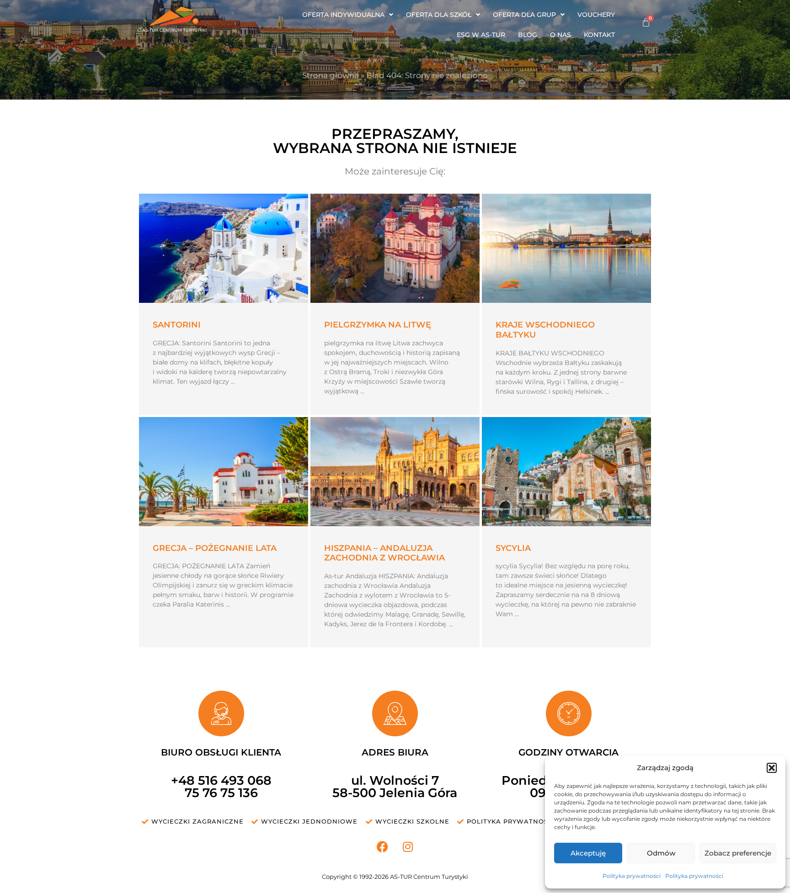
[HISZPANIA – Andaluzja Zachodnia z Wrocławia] (395, 471)
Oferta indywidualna (343, 15)
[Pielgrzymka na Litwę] (395, 248)
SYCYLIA (513, 548)
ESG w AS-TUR (481, 35)
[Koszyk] (646, 22)
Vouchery (596, 15)
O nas (560, 35)
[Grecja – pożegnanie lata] (223, 471)
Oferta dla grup (524, 15)
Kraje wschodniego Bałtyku (545, 330)
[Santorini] (223, 248)
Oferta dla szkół (438, 15)
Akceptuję (588, 853)
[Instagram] (407, 846)
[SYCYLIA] (566, 471)
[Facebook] (382, 846)
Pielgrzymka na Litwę (377, 325)
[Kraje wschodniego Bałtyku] (566, 248)
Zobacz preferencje (738, 853)
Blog (527, 35)
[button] (771, 767)
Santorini (177, 325)
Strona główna (330, 75)
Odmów (661, 853)
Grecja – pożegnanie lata (215, 548)
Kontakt (599, 35)
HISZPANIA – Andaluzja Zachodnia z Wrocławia (384, 553)
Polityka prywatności (632, 875)
